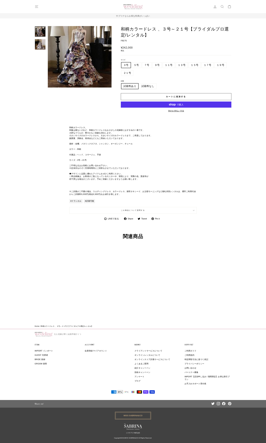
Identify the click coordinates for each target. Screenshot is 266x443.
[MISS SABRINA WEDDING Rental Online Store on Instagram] (218, 403)
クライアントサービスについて (148, 351)
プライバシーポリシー (194, 364)
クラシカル (76, 201)
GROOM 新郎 (41, 364)
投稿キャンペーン (142, 372)
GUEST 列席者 (41, 355)
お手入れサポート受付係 (195, 384)
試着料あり (129, 86)
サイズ (123, 60)
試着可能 (90, 201)
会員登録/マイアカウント (96, 351)
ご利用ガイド (190, 351)
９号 (157, 65)
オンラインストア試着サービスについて (152, 359)
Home (37, 326)
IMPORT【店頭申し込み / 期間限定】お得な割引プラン (207, 377)
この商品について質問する (133, 210)
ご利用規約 (189, 355)
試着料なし (147, 86)
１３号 (182, 65)
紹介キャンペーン (142, 368)
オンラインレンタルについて (147, 355)
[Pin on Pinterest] (229, 403)
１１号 (168, 65)
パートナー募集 (191, 372)
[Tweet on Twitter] (213, 403)
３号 (126, 65)
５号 (136, 65)
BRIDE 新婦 (40, 359)
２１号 (127, 73)
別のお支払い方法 (176, 111)
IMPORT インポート (44, 351)
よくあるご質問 (141, 364)
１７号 (207, 65)
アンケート (139, 376)
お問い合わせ (190, 368)
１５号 (194, 65)
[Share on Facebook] (223, 403)
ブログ (137, 381)
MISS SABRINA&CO (133, 415)
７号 (146, 65)
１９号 (220, 65)
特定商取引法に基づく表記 (196, 359)
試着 (122, 81)
